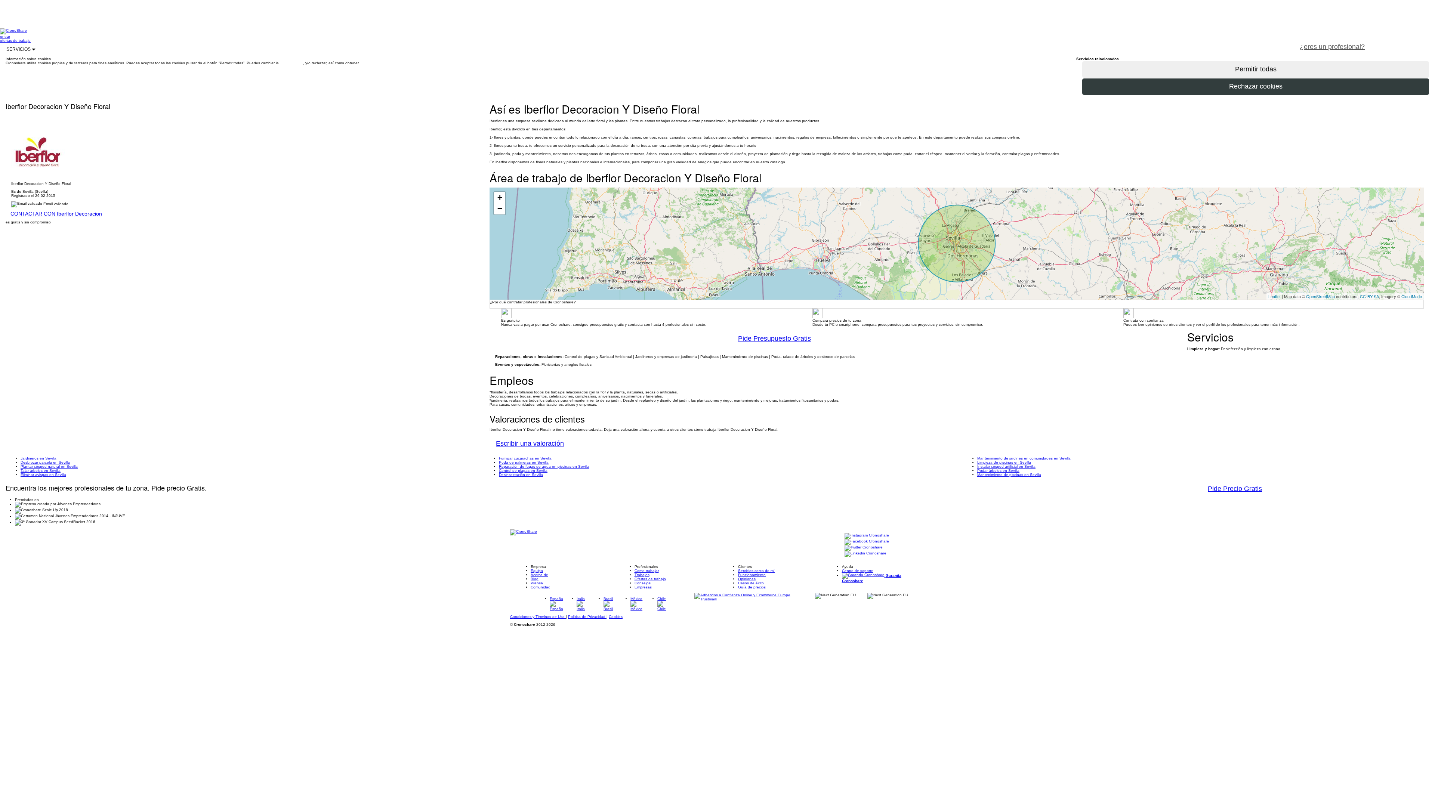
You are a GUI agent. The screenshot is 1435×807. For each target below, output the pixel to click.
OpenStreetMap (1320, 296)
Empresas (643, 587)
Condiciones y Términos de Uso (538, 617)
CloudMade (1411, 296)
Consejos (643, 583)
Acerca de (539, 575)
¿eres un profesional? (1332, 46)
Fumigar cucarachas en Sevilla (525, 458)
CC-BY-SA (1369, 296)
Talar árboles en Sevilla (41, 471)
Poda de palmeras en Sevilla (524, 462)
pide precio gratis (1403, 42)
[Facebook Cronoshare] (867, 542)
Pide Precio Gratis (1235, 488)
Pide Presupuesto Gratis (774, 338)
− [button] (499, 208)
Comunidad (540, 587)
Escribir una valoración (530, 443)
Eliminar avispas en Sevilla (43, 475)
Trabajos (642, 575)
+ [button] (499, 197)
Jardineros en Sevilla (38, 458)
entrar (5, 36)
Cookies (616, 617)
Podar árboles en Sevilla (998, 471)
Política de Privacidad (587, 617)
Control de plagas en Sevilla (523, 471)
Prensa (537, 583)
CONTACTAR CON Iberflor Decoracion (56, 214)
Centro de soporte (857, 571)
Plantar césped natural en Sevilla (49, 466)
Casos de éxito (751, 583)
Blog (534, 579)
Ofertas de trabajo (650, 579)
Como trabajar (647, 571)
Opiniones (747, 579)
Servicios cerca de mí (756, 571)
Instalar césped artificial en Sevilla (1006, 466)
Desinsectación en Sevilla (521, 475)
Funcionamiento (752, 575)
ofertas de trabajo (15, 40)
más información (374, 63)
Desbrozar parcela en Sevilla (45, 462)
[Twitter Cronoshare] (864, 548)
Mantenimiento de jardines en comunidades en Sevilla (1024, 458)
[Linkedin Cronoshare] (865, 554)
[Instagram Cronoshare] (867, 536)
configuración (291, 63)
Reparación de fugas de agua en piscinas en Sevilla (544, 466)
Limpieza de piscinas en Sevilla (1004, 462)
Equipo (537, 571)
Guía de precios (752, 587)
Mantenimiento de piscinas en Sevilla (1009, 475)
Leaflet (1274, 296)
